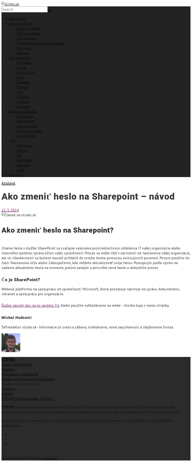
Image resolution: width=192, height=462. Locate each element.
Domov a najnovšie (17, 364)
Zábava (22, 96)
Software (24, 145)
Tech (12, 140)
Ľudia (21, 67)
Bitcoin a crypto (29, 130)
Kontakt (8, 369)
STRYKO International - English (27, 398)
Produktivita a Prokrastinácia (40, 43)
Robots (7, 393)
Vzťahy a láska (27, 28)
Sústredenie (26, 38)
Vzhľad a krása (28, 33)
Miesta (22, 86)
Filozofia (23, 62)
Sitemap (8, 388)
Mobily (22, 150)
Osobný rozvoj (20, 23)
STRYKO (8, 359)
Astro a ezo (25, 72)
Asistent (23, 106)
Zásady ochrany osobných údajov (28, 378)
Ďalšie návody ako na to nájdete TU (30, 305)
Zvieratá (23, 82)
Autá (20, 169)
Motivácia (24, 47)
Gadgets (23, 164)
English (22, 101)
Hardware (24, 160)
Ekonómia (24, 116)
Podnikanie (25, 121)
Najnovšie (17, 18)
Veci (19, 91)
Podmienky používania (20, 374)
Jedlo (20, 77)
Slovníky (16, 174)
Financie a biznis (23, 111)
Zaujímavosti (20, 57)
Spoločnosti (26, 135)
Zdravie (22, 52)
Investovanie (27, 125)
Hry (19, 155)
